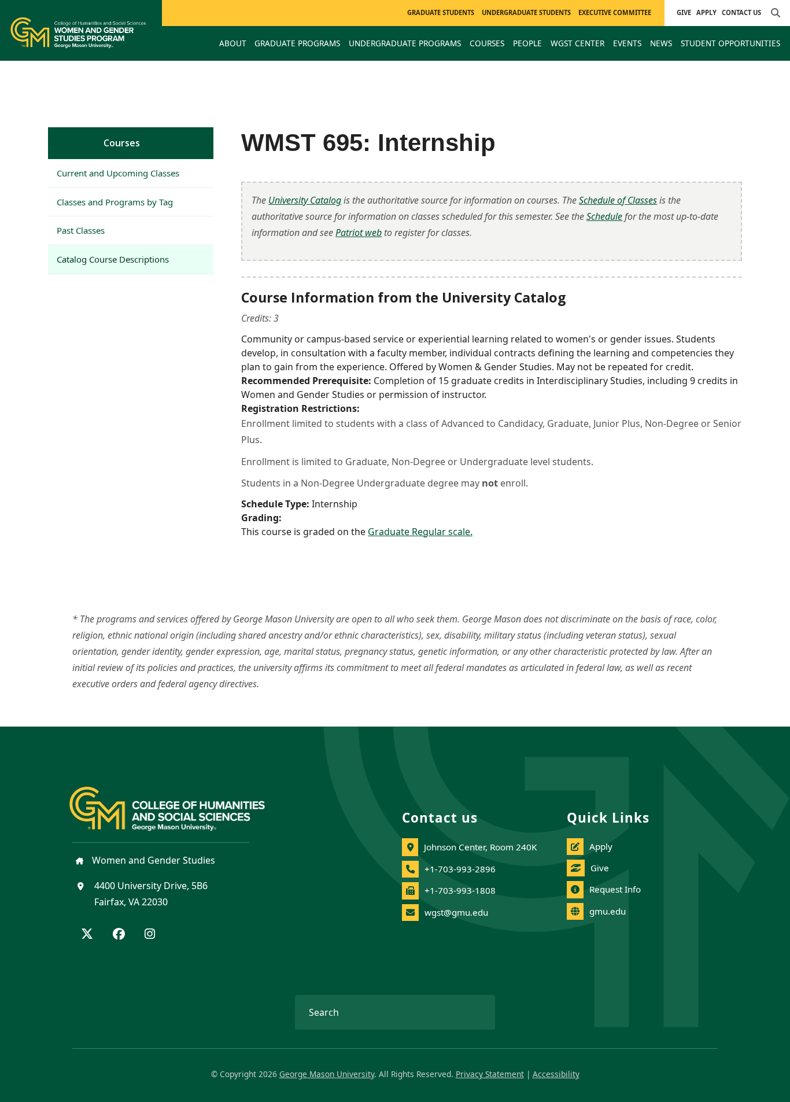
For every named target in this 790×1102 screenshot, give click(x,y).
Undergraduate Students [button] (526, 12)
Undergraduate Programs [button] (405, 43)
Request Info (615, 889)
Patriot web (358, 232)
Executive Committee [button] (614, 12)
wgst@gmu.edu (456, 912)
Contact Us (741, 12)
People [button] (527, 43)
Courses (122, 143)
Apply (706, 12)
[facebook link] (119, 934)
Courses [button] (487, 43)
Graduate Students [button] (440, 12)
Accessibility (556, 1073)
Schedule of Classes (618, 200)
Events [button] (627, 43)
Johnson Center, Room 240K (480, 847)
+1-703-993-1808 (460, 890)
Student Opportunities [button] (730, 43)
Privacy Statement (490, 1073)
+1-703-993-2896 (460, 869)
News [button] (661, 43)
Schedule (604, 216)
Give (684, 12)
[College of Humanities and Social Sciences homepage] (178, 801)
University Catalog (304, 200)
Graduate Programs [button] (297, 43)
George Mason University (326, 1073)
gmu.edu (607, 911)
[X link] (87, 934)
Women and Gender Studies (152, 860)
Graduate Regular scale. (420, 531)
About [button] (232, 43)
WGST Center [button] (577, 43)
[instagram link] (150, 934)
